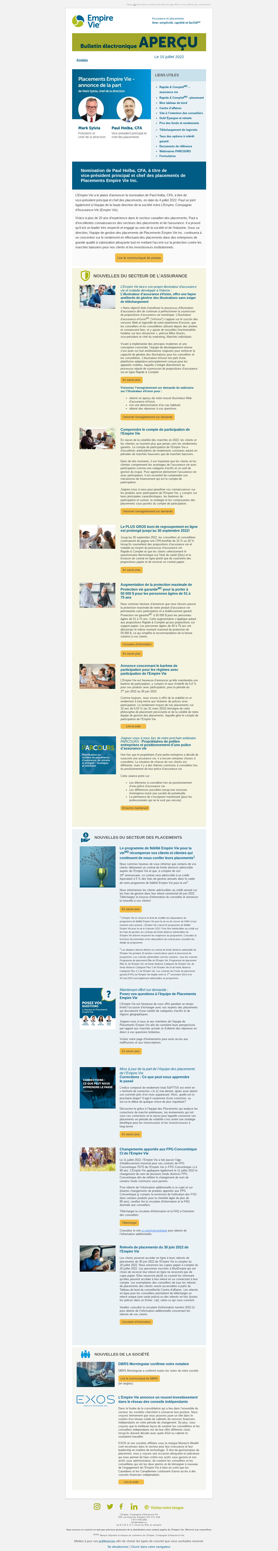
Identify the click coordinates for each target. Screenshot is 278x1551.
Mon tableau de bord (173, 103)
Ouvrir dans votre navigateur (150, 1546)
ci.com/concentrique (154, 1230)
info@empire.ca (139, 1522)
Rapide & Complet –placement (181, 97)
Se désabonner (118, 1546)
